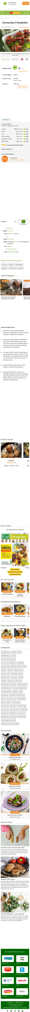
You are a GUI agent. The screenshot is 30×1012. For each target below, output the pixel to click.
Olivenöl (9, 246)
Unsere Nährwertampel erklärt (15, 145)
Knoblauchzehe (12, 249)
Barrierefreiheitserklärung (11, 1007)
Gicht (21, 673)
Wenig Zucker (5, 716)
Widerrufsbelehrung (15, 1006)
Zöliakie (15, 691)
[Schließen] (1, 3)
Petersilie (10, 231)
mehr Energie (16, 702)
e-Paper (27, 567)
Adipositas (4, 695)
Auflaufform (5, 655)
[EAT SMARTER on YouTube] (22, 1011)
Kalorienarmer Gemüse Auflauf (10, 723)
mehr (27, 129)
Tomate (4, 264)
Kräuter (10, 670)
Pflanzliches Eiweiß (20, 616)
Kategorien (24, 1007)
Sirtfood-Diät (22, 706)
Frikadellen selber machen (8, 879)
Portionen (23, 224)
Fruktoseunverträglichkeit (19, 688)
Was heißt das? (23, 71)
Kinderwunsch (6, 677)
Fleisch (19, 666)
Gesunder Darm (14, 709)
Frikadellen (11, 460)
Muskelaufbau (21, 698)
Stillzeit (21, 677)
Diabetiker (14, 673)
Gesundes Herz (11, 698)
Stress (3, 698)
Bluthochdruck (19, 670)
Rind (24, 666)
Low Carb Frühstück (7, 594)
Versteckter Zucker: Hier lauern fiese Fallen (12, 847)
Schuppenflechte (6, 691)
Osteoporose (21, 716)
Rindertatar (10, 239)
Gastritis (13, 684)
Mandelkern (19, 264)
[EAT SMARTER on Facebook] (7, 1011)
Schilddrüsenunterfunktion (17, 695)
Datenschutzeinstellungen (15, 1004)
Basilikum (10, 233)
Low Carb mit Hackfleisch (8, 663)
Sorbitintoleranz (6, 688)
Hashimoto (18, 681)
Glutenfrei (24, 709)
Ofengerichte (5, 666)
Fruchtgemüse (5, 652)
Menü (2, 13)
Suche (24, 13)
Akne (20, 691)
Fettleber (4, 681)
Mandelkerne (11, 252)
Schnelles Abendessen (15, 757)
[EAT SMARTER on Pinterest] (11, 1011)
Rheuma (11, 681)
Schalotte (10, 228)
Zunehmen (14, 706)
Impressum (10, 1002)
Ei (7, 236)
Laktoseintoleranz (22, 684)
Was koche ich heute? (15, 786)
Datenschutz (19, 1002)
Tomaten (17, 242)
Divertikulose (5, 684)
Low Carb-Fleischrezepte (8, 659)
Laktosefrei (5, 713)
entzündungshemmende (8, 720)
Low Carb (12, 655)
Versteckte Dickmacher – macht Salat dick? (12, 914)
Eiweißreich (7, 616)
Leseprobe (3, 567)
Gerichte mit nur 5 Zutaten (15, 815)
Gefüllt (13, 652)
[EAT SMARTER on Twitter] (18, 1011)
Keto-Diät (13, 716)
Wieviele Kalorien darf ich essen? (22, 86)
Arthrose (14, 677)
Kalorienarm (21, 713)
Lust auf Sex (5, 709)
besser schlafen (6, 702)
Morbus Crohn (6, 673)
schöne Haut (5, 706)
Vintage (13, 666)
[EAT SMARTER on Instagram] (15, 1011)
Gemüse (4, 670)
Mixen (19, 652)
